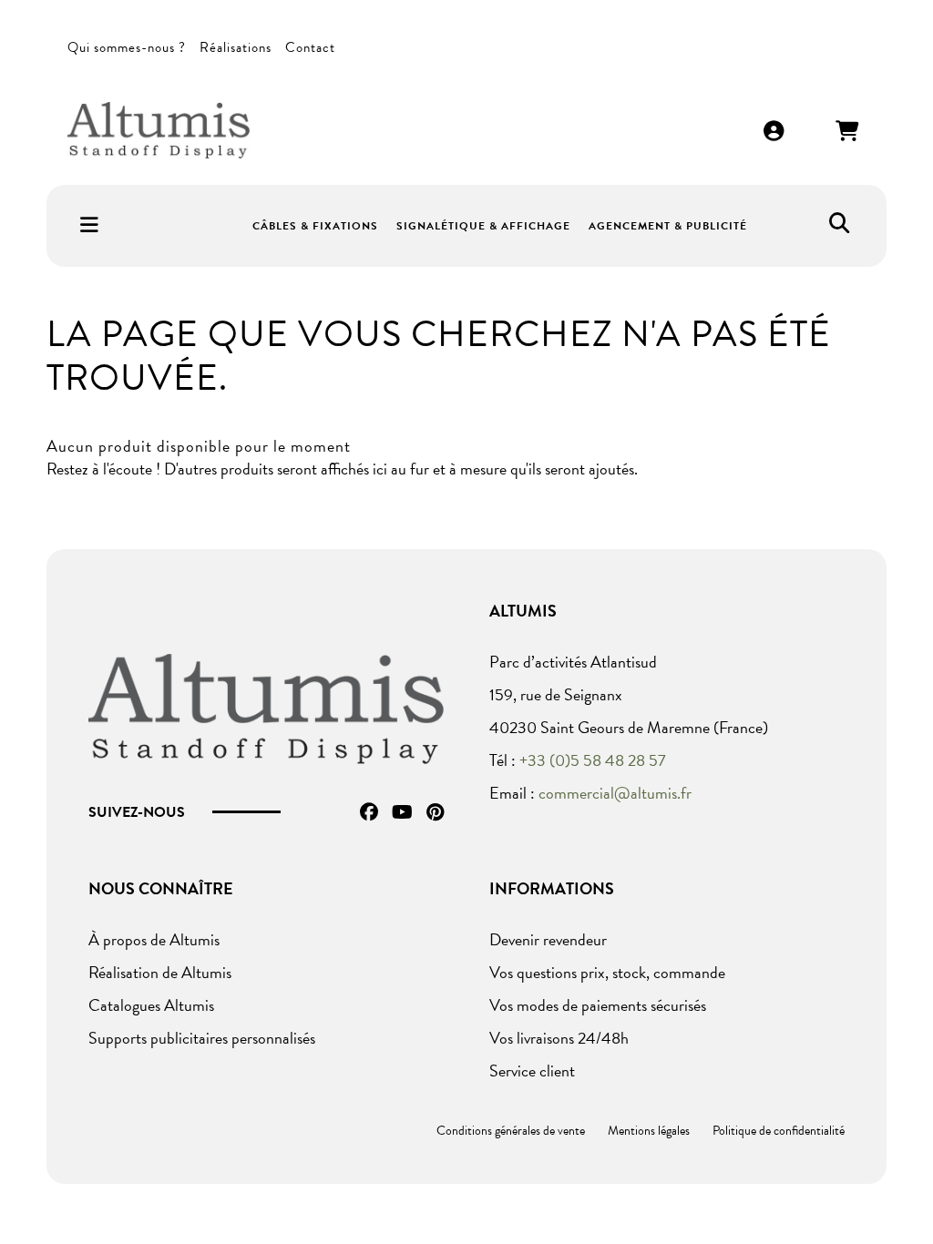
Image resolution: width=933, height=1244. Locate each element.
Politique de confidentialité (779, 1130)
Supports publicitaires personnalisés (201, 1037)
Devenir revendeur (548, 939)
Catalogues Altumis (151, 1005)
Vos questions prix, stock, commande (607, 972)
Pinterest (435, 812)
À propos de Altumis (154, 939)
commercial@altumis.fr (615, 792)
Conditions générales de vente (510, 1130)
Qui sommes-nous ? (126, 47)
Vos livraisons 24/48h (559, 1037)
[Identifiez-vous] (774, 132)
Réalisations (236, 47)
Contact (310, 47)
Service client (532, 1070)
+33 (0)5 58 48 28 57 (592, 760)
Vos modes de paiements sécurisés (597, 1005)
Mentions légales (649, 1130)
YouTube (402, 812)
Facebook (369, 812)
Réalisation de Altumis (159, 972)
